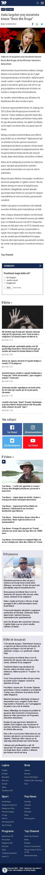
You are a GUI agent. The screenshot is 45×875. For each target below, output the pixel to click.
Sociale (4, 784)
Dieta (26, 815)
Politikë (4, 770)
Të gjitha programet (9, 853)
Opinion (27, 770)
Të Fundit (9, 9)
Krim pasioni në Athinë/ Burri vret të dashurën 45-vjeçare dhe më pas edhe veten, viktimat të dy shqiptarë (21, 594)
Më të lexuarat (15, 639)
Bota (3, 9)
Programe (8, 831)
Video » (8, 457)
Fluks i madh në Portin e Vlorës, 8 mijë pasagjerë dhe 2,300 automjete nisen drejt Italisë (21, 603)
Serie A (4, 818)
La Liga (4, 815)
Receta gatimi (29, 818)
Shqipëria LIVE (7, 843)
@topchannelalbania (33, 432)
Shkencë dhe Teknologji (33, 780)
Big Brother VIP (7, 836)
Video (4, 787)
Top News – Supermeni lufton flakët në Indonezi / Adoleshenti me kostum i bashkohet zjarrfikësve (19, 508)
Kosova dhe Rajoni (31, 777)
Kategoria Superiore (9, 805)
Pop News (30, 796)
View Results (17, 287)
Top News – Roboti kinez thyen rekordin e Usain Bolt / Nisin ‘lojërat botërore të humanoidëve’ (21, 519)
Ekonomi (5, 780)
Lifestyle (27, 805)
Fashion (27, 808)
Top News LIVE (7, 791)
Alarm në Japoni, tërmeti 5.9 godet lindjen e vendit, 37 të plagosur (21, 364)
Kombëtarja (6, 802)
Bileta (26, 840)
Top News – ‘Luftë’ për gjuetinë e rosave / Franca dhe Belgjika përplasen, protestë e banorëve (21, 488)
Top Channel (12, 432)
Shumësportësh (8, 822)
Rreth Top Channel (31, 836)
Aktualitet (5, 777)
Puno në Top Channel (32, 846)
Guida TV (5, 856)
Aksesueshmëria (30, 855)
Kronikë (4, 774)
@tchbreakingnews (12, 445)
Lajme (5, 765)
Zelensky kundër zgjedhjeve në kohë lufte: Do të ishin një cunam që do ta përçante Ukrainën (21, 391)
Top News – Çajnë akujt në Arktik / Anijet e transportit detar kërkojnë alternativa (21, 498)
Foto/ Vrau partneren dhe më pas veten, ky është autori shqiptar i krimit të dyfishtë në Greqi (22, 680)
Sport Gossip (6, 825)
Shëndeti (27, 812)
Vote (8, 288)
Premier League (8, 812)
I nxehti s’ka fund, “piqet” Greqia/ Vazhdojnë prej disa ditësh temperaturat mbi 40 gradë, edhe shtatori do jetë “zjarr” (22, 406)
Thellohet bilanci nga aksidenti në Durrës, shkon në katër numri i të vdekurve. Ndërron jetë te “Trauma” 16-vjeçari (22, 670)
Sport (5, 796)
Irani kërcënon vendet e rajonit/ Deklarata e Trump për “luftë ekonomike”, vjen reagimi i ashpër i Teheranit (22, 377)
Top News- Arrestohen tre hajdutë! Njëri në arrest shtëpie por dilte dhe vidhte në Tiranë (22, 541)
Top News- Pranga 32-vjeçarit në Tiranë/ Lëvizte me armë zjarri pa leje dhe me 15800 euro (22, 530)
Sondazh (9, 266)
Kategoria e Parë (8, 808)
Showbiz (27, 802)
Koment (27, 774)
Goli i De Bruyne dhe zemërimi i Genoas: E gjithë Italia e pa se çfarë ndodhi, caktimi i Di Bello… (22, 624)
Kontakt (27, 843)
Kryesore (11, 554)
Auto (26, 784)
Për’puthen (6, 840)
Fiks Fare (5, 846)
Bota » (7, 302)
